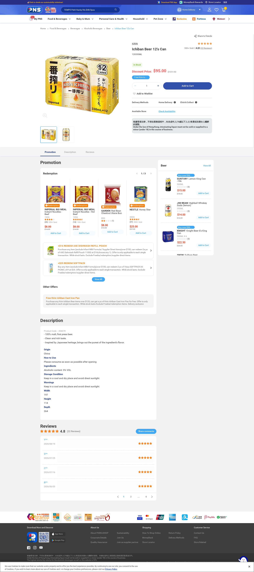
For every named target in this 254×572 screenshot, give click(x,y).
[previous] (118, 496)
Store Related (200, 542)
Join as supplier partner (127, 542)
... (138, 496)
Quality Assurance (99, 542)
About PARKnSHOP (99, 533)
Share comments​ (146, 431)
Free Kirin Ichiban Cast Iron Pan (142, 77)
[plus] (158, 86)
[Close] (249, 566)
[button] (189, 10)
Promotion (50, 152)
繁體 (225, 2)
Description (70, 152)
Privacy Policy (111, 569)
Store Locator (214, 2)
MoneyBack (147, 537)
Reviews (90, 152)
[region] (127, 567)
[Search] (116, 9)
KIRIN (135, 43)
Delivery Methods (176, 537)
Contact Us (199, 533)
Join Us (120, 537)
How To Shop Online (151, 533)
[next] (229, 19)
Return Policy (175, 533)
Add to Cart (188, 85)
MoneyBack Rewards (193, 2)
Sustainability (123, 533)
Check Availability (167, 111)
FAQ (196, 537)
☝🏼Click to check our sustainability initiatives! (45, 2)
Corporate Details (98, 537)
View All (98, 279)
